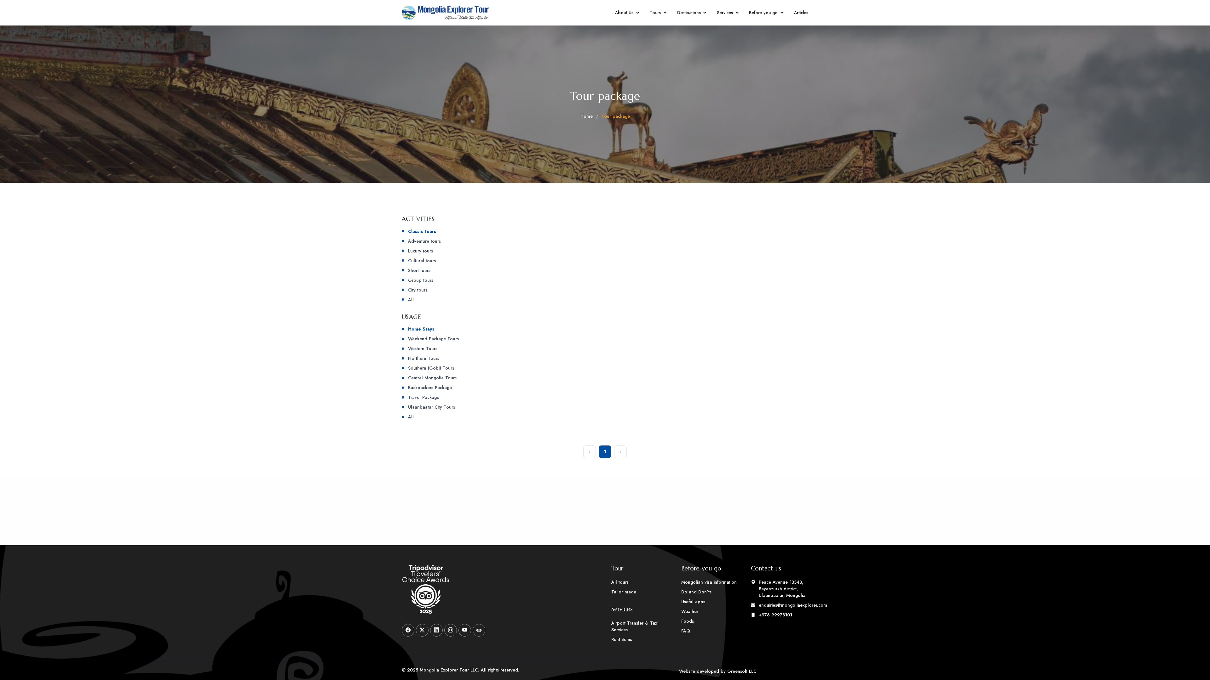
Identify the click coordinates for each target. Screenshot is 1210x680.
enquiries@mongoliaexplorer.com (783, 605)
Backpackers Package (430, 387)
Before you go (763, 12)
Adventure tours (424, 241)
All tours (620, 582)
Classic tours (422, 231)
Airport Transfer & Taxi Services (634, 626)
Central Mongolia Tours (432, 378)
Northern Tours (423, 358)
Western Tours (422, 348)
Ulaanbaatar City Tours (431, 407)
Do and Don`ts (696, 592)
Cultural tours (422, 261)
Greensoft (737, 671)
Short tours (419, 270)
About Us (624, 12)
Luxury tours (420, 251)
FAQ (685, 631)
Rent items (621, 639)
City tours (417, 290)
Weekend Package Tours (433, 339)
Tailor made (623, 592)
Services (725, 12)
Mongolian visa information (709, 582)
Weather (689, 611)
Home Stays (421, 329)
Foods (687, 621)
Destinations (689, 12)
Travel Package (423, 397)
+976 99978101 (775, 615)
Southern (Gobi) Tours (431, 368)
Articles (801, 12)
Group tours (420, 280)
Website (687, 671)
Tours (655, 12)
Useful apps (693, 601)
